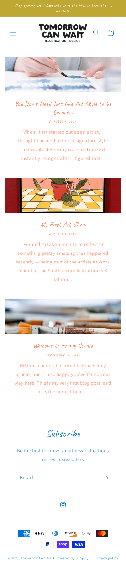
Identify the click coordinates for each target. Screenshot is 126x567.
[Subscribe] (106, 477)
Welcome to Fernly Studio (63, 346)
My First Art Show (63, 225)
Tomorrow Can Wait (37, 558)
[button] (13, 33)
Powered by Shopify (72, 558)
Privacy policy (106, 558)
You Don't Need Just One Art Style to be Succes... (63, 108)
